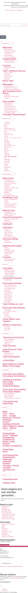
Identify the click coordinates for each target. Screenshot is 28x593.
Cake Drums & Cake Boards (12, 350)
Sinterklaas (8, 449)
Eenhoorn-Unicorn (12, 417)
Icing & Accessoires (12, 217)
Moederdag (8, 437)
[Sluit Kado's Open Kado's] (8, 475)
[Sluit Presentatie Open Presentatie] (10, 333)
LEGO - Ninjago (10, 435)
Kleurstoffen (9, 101)
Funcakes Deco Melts (13, 374)
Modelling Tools (10, 197)
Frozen (6, 422)
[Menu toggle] (1, 41)
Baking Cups (9, 210)
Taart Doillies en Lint (13, 304)
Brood (5, 93)
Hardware (7, 224)
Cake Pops (8, 403)
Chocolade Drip (10, 401)
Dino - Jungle (9, 415)
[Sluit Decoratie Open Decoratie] (10, 264)
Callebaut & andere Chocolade (12, 380)
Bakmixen (7, 47)
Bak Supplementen (12, 91)
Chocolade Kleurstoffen (14, 389)
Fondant (7, 65)
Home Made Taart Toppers (11, 320)
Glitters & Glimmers (12, 325)
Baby (5, 411)
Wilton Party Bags (11, 366)
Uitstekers (8, 227)
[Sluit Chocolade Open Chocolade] (10, 370)
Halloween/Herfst (11, 424)
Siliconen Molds (10, 239)
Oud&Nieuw (8, 439)
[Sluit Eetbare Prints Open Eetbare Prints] (12, 118)
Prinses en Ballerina (12, 446)
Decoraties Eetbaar (12, 283)
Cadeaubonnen (10, 479)
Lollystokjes (8, 360)
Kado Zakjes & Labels (13, 364)
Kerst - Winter (9, 428)
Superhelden (9, 457)
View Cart (5, 590)
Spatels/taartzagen (12, 245)
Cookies (7, 257)
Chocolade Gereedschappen (11, 385)
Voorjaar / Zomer (11, 465)
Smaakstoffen (9, 59)
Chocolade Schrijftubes (14, 376)
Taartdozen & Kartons (13, 337)
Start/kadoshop (10, 455)
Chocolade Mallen (11, 391)
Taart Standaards (11, 356)
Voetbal (6, 463)
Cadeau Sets (9, 483)
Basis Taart (8, 80)
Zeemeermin (9, 469)
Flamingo (7, 420)
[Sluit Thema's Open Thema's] (9, 407)
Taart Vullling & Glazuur (14, 71)
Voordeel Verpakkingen (14, 114)
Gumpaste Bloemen (12, 278)
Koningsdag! (9, 433)
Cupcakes (8, 268)
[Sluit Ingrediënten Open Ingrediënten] (11, 43)
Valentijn (7, 461)
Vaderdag (7, 459)
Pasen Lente (9, 441)
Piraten (6, 443)
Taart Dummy (9, 345)
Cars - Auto (8, 413)
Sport (5, 451)
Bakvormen (8, 178)
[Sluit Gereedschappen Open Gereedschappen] (13, 174)
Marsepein (8, 84)
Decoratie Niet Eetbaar (14, 307)
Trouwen (7, 467)
